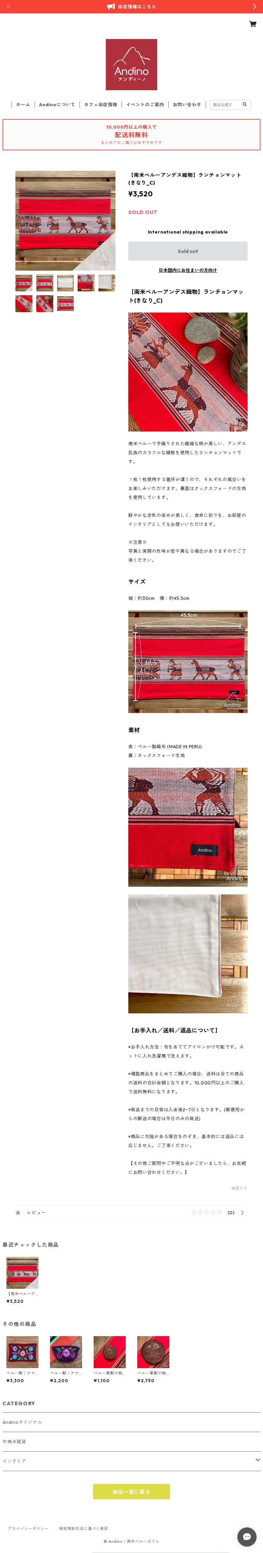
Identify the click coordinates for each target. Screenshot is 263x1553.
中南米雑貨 (14, 1442)
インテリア (14, 1461)
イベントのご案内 (145, 104)
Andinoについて (57, 104)
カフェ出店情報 (100, 104)
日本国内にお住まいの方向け (188, 270)
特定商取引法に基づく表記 (83, 1528)
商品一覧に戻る (131, 1492)
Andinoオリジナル (22, 1422)
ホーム (23, 104)
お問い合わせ (187, 104)
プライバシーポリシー (28, 1528)
